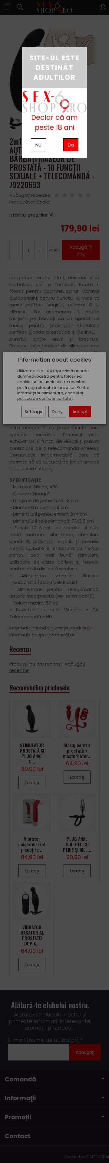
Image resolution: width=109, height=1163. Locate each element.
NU (38, 145)
